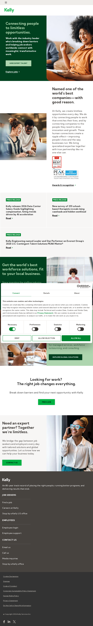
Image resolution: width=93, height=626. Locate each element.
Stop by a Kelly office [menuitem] (13, 564)
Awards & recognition (63, 185)
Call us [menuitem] (5, 553)
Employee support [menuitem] (11, 533)
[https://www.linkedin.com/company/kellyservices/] (9, 622)
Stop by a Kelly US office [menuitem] (14, 513)
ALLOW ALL (76, 338)
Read (8, 218)
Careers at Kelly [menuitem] (10, 508)
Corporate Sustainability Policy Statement (19, 591)
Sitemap (6, 581)
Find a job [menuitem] (7, 502)
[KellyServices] (14, 622)
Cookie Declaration (10, 576)
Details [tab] (46, 293)
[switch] (35, 329)
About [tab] (77, 293)
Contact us (12, 463)
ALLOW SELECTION (46, 338)
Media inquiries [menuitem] (10, 558)
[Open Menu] (6, 2)
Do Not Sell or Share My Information (17, 606)
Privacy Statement (45, 313)
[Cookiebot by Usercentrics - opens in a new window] (79, 286)
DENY (17, 338)
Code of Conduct (10, 586)
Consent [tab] (16, 293)
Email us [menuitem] (6, 547)
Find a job (46, 402)
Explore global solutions (65, 357)
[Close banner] (89, 286)
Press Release (13, 200)
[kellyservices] (4, 622)
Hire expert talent (18, 63)
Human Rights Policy (11, 596)
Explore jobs (12, 72)
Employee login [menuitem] (10, 527)
